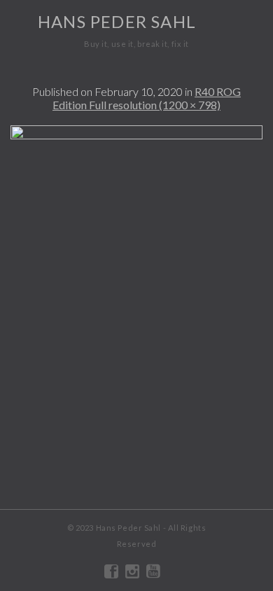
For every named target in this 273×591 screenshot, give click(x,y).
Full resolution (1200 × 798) (154, 104)
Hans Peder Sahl (117, 21)
